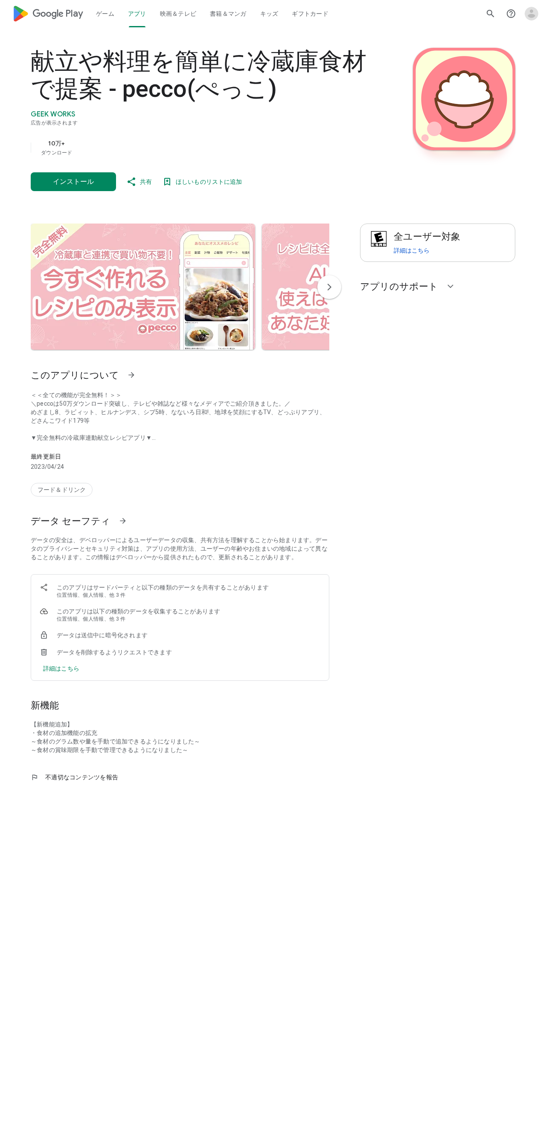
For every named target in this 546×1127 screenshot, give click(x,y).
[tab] (105, 13)
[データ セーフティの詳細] (61, 668)
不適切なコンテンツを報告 (74, 777)
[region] (201, 147)
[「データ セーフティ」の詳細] (123, 521)
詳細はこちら (412, 250)
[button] (143, 287)
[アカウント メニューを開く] (531, 13)
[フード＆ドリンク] (62, 489)
